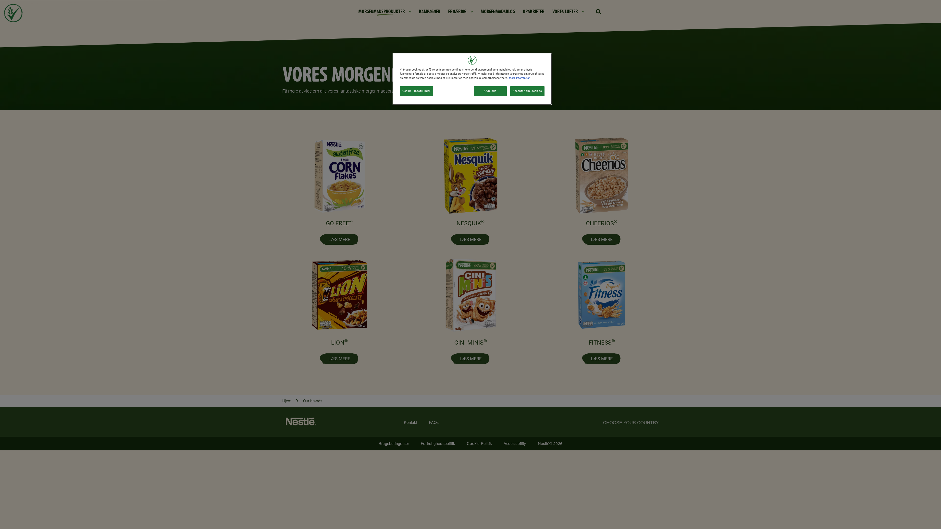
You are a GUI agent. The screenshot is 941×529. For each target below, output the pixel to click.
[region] (472, 79)
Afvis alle (490, 91)
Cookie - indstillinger (416, 91)
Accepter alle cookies (527, 91)
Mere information (519, 78)
